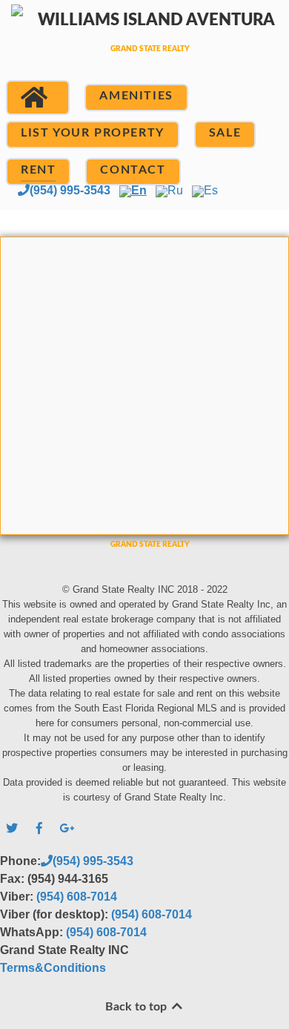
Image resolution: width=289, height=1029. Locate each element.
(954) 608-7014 (76, 896)
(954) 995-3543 (70, 190)
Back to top (137, 1007)
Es (211, 190)
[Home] (38, 98)
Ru (175, 190)
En (139, 190)
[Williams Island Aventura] (144, 46)
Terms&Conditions (53, 967)
